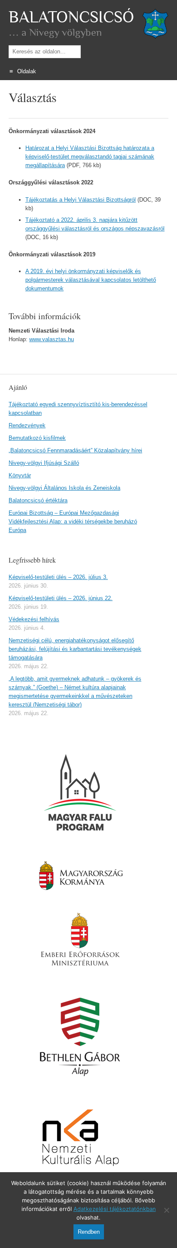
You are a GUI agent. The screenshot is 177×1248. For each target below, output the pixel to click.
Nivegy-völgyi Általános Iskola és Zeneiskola (64, 488)
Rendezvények (27, 425)
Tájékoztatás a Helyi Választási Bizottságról (80, 199)
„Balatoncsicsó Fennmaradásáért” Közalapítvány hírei (75, 450)
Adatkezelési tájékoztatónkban (114, 1208)
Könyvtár (20, 475)
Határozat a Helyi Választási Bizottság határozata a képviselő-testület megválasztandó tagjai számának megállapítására (89, 156)
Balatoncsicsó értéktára (38, 500)
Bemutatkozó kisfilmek (37, 438)
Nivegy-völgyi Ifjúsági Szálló (44, 463)
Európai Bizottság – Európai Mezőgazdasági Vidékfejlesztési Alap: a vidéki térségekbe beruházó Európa (73, 521)
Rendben (89, 1232)
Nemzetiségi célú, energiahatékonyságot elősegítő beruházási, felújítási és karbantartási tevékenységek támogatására (75, 649)
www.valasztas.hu (51, 339)
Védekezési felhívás (34, 619)
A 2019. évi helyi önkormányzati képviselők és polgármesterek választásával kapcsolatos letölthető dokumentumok (90, 280)
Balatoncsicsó (71, 17)
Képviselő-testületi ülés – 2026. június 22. (61, 598)
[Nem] (166, 1210)
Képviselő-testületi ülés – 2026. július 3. (58, 577)
